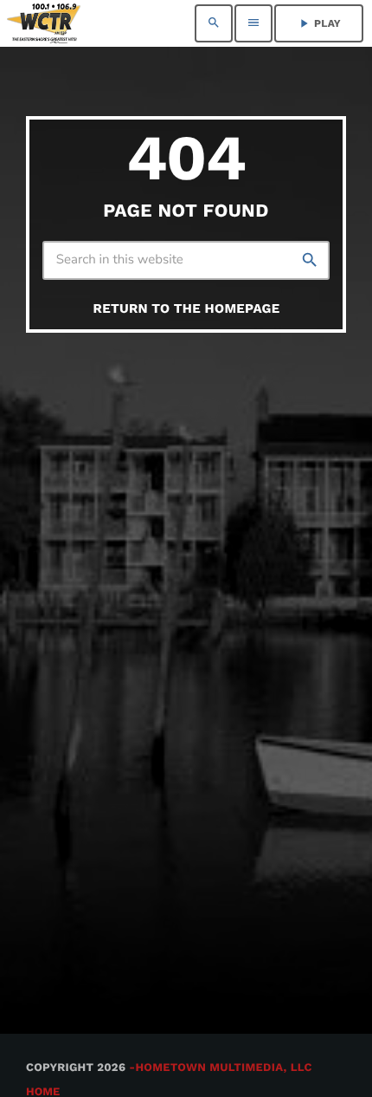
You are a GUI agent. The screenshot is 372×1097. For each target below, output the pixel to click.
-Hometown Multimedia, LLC (220, 1067)
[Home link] (43, 23)
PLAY (319, 23)
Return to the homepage (186, 308)
